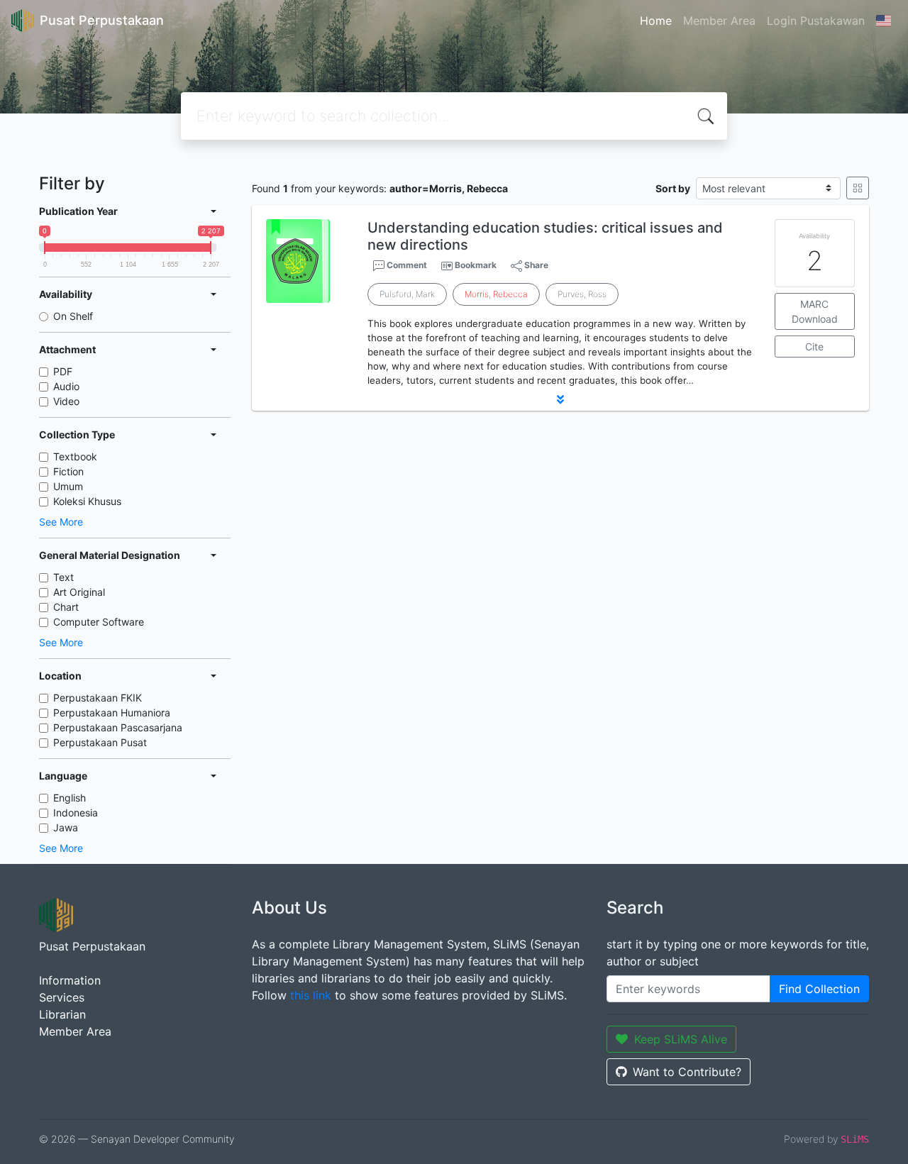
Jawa (65, 827)
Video (66, 401)
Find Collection (819, 989)
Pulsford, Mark (407, 294)
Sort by (672, 188)
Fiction (68, 471)
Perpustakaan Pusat (100, 742)
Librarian (62, 1014)
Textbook (75, 456)
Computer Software (98, 622)
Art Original (79, 592)
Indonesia (75, 813)
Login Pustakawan (816, 20)
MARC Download (815, 311)
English (69, 798)
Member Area (719, 20)
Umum (68, 486)
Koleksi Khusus (87, 501)
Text (63, 577)
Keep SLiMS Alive (680, 1039)
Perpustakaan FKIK (97, 698)
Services (61, 997)
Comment (405, 265)
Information (70, 980)
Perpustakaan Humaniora (111, 712)
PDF (62, 371)
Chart (66, 607)
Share (535, 265)
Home (656, 20)
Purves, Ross (582, 294)
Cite (814, 346)
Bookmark (476, 265)
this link (310, 995)
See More (61, 522)
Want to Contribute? (687, 1072)
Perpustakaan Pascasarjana (117, 727)
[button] (560, 399)
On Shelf (73, 316)
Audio (66, 386)
